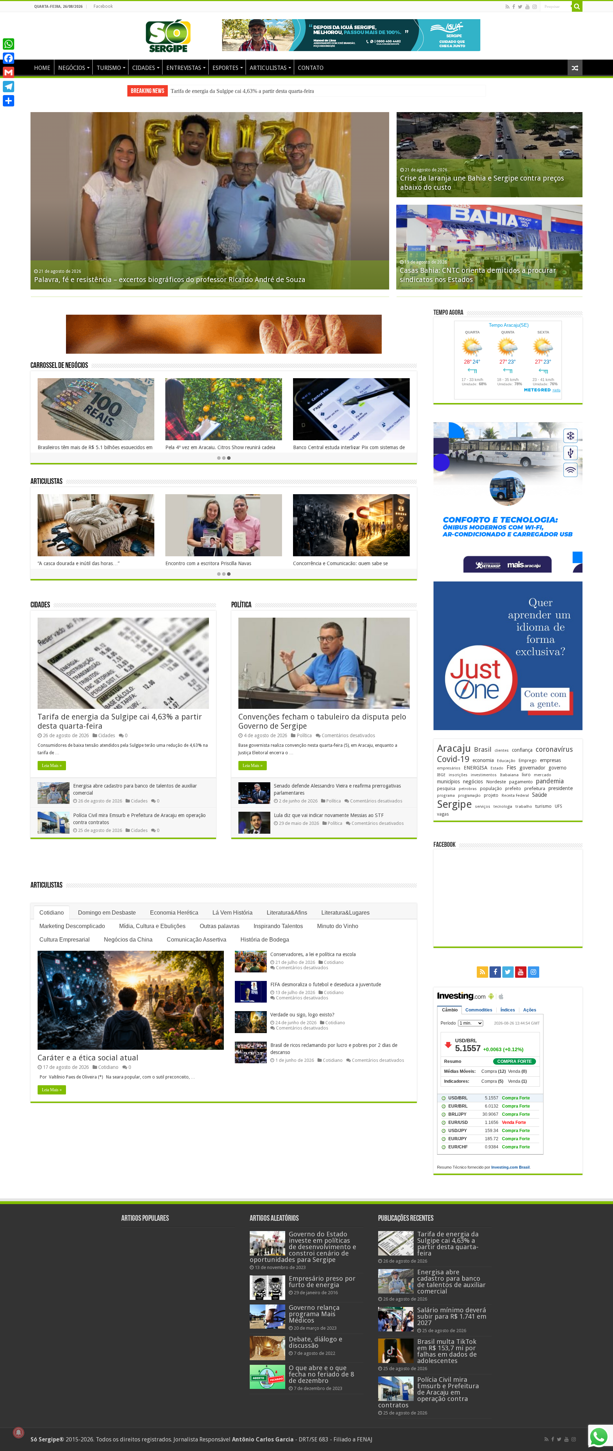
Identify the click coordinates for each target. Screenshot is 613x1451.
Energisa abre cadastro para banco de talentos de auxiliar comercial (245, 91)
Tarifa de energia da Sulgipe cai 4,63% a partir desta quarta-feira (448, 1243)
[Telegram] (8, 86)
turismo (543, 806)
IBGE (441, 775)
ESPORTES (225, 68)
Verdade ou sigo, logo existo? (302, 1014)
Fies (511, 768)
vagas (443, 814)
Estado (497, 768)
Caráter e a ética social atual (88, 1057)
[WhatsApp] (8, 44)
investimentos (484, 775)
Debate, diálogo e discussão (315, 1342)
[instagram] (534, 6)
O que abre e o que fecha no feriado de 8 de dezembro (321, 1374)
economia (483, 760)
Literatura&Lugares (345, 913)
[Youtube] (527, 6)
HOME (42, 68)
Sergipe (454, 804)
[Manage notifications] (18, 1432)
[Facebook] (514, 6)
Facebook (103, 6)
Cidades (40, 605)
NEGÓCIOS (71, 68)
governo (557, 768)
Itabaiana (509, 774)
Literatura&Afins (287, 913)
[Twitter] (520, 6)
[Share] (8, 101)
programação (469, 795)
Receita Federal (515, 795)
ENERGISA (475, 768)
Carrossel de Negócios (59, 366)
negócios (473, 781)
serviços (482, 806)
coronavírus (554, 749)
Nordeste (496, 781)
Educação (506, 760)
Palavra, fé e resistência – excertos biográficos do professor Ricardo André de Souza (169, 279)
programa (446, 795)
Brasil (482, 749)
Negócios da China (128, 940)
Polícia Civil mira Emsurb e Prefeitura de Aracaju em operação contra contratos (428, 1392)
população (491, 788)
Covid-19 (453, 759)
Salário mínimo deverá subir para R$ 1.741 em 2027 (451, 1316)
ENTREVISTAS (183, 68)
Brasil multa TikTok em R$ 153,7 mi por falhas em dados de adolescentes (447, 1351)
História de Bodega (265, 940)
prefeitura (534, 788)
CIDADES (143, 68)
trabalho (523, 806)
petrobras (468, 789)
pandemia (550, 781)
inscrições (458, 775)
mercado (542, 774)
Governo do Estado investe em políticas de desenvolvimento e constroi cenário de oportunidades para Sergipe (303, 1246)
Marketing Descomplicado (72, 926)
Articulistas (46, 482)
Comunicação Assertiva (196, 940)
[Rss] (507, 6)
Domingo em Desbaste (107, 913)
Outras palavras (219, 926)
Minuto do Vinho (337, 926)
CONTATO (311, 68)
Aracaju (454, 748)
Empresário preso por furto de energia (322, 1282)
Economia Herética (174, 913)
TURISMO (108, 68)
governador (532, 768)
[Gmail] (8, 72)
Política (241, 605)
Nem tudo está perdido (190, 563)
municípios (448, 781)
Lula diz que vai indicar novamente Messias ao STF (328, 815)
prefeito (513, 788)
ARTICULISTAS (268, 68)
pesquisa (446, 788)
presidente (560, 788)
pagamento (521, 781)
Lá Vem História (232, 913)
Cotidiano (51, 913)
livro (526, 774)
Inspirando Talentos (278, 926)
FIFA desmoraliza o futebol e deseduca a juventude (325, 984)
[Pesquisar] (577, 6)
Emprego (528, 760)
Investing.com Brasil (510, 1167)
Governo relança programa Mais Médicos (314, 1314)
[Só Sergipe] (168, 34)
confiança (522, 750)
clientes (502, 750)
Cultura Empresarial (64, 940)
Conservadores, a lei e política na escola (313, 954)
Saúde (539, 794)
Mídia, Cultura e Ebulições (152, 926)
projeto (491, 795)
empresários (448, 768)
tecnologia (502, 806)
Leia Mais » (52, 765)
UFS (558, 806)
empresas (550, 760)
